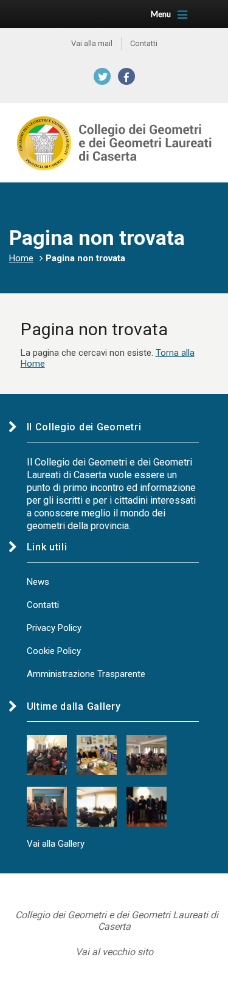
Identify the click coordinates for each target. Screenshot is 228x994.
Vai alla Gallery (56, 843)
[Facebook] (126, 76)
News (38, 581)
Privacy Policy (54, 627)
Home (21, 258)
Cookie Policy (54, 650)
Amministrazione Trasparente (86, 674)
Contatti (43, 604)
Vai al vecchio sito (114, 952)
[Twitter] (102, 76)
